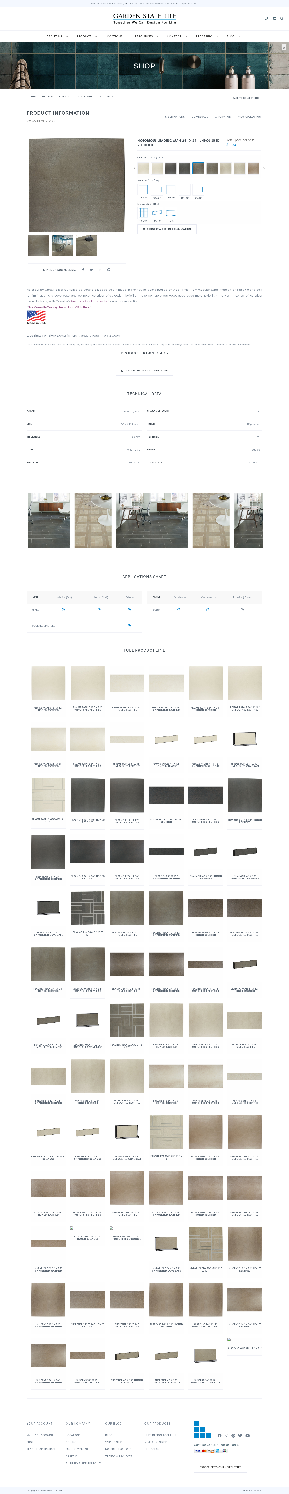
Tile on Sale (153, 1449)
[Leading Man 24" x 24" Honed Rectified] (212, 162)
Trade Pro (204, 36)
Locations (114, 36)
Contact (174, 36)
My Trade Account (40, 1435)
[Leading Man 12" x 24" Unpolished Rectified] (157, 189)
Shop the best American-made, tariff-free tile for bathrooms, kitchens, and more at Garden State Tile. (144, 3)
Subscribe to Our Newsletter (221, 1467)
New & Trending (156, 1442)
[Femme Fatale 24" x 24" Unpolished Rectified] (143, 162)
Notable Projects (118, 1449)
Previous (134, 168)
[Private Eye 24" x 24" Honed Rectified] (240, 162)
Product (83, 36)
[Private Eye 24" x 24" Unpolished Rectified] (226, 162)
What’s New (113, 1442)
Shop (30, 1442)
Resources (144, 36)
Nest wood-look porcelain (89, 301)
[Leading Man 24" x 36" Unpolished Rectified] (185, 189)
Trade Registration (41, 1449)
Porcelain (65, 97)
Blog (230, 36)
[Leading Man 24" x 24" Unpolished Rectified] (198, 168)
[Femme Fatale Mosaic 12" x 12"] (143, 213)
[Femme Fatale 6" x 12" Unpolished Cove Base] (171, 213)
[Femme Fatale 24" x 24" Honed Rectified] (157, 162)
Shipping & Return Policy (84, 1463)
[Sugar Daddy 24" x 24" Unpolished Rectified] (253, 162)
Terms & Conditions (252, 1490)
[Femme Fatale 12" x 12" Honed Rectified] (143, 189)
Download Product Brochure (146, 370)
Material (47, 97)
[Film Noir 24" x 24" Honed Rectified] (185, 162)
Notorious (107, 97)
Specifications (175, 117)
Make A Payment (77, 1449)
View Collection (249, 117)
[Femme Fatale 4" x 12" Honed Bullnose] (157, 213)
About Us (54, 36)
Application (223, 117)
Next (264, 168)
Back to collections (245, 98)
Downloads (200, 117)
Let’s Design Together (160, 1435)
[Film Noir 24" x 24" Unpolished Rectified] (171, 162)
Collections (86, 97)
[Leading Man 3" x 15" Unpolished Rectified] (198, 189)
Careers (72, 1456)
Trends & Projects (118, 1456)
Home (33, 97)
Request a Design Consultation (169, 229)
